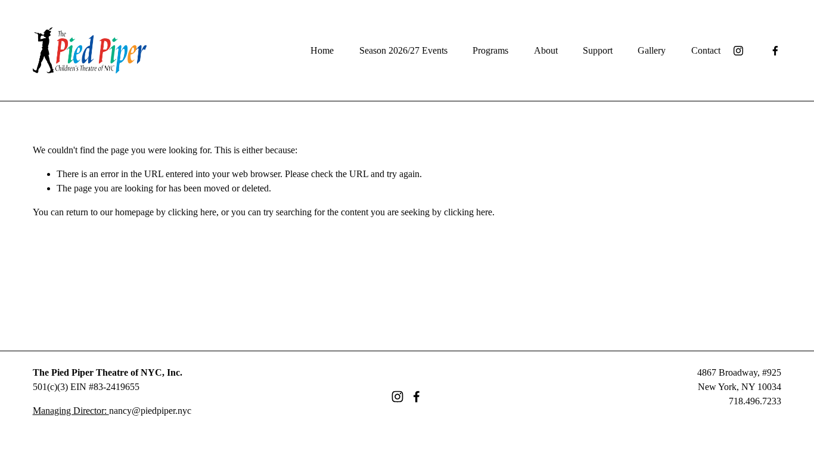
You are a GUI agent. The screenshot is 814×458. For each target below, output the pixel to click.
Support (598, 50)
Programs (490, 50)
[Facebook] (775, 51)
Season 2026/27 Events (403, 50)
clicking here (192, 212)
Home (322, 50)
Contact (705, 50)
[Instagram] (738, 51)
